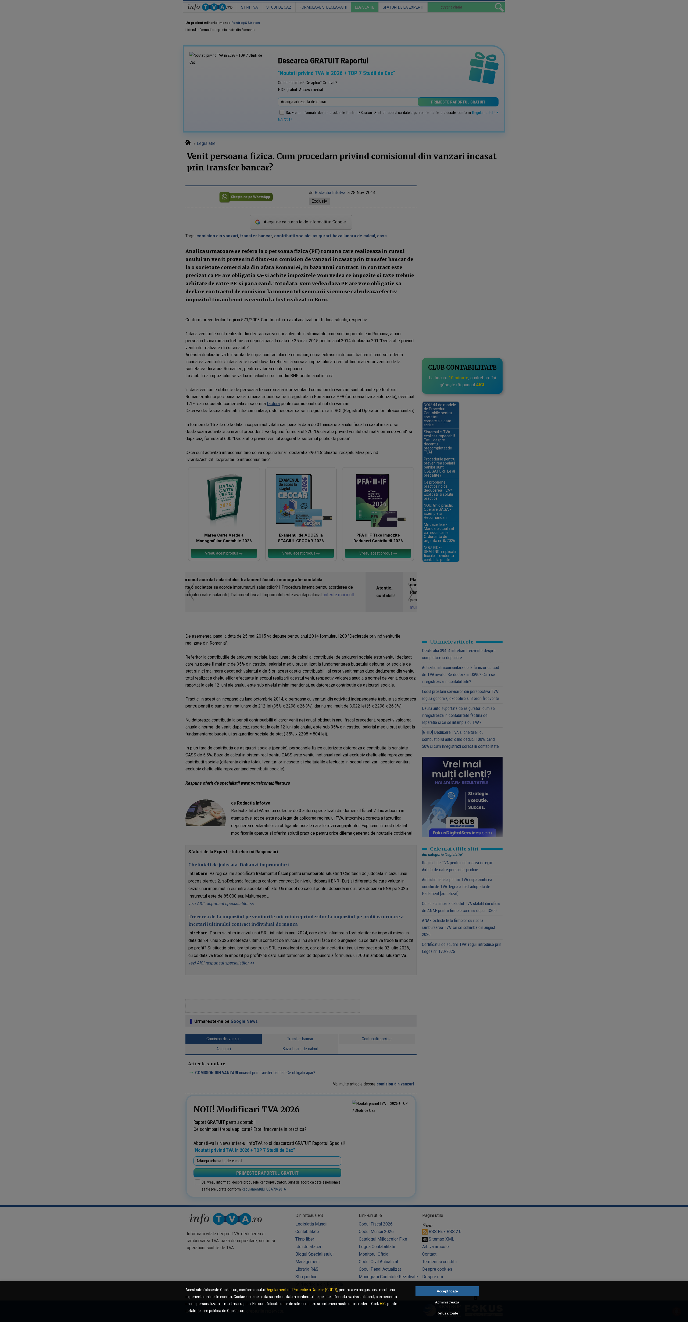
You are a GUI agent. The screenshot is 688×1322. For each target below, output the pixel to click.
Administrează (447, 1302)
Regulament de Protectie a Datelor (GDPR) (301, 1290)
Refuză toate (447, 1313)
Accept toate (447, 1291)
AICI (383, 1304)
